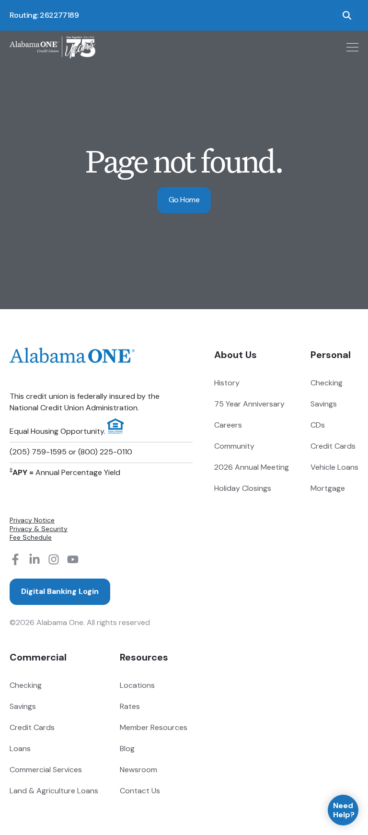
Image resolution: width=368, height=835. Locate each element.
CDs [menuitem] (317, 425)
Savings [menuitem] (323, 404)
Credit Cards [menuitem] (333, 446)
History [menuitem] (227, 383)
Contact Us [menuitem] (140, 791)
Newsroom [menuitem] (138, 770)
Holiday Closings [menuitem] (242, 488)
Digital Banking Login (60, 591)
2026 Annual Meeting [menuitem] (251, 467)
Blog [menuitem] (127, 748)
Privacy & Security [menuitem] (39, 528)
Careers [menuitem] (228, 425)
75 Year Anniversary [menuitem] (249, 404)
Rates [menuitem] (130, 706)
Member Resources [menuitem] (153, 727)
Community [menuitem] (234, 446)
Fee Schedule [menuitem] (31, 537)
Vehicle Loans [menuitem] (334, 467)
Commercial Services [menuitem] (46, 770)
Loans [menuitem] (20, 748)
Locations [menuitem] (137, 685)
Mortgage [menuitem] (327, 488)
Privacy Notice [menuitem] (32, 520)
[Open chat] (343, 810)
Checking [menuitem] (326, 383)
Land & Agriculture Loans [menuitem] (54, 791)
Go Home (184, 200)
